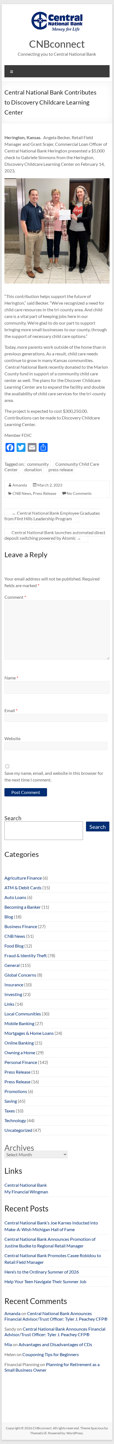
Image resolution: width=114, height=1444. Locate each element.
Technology (15, 1120)
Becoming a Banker (22, 907)
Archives (19, 1147)
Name (11, 677)
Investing (13, 994)
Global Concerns (20, 974)
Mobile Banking (19, 1023)
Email (10, 710)
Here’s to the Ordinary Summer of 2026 (41, 1271)
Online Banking (19, 1042)
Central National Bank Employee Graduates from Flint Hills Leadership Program (52, 515)
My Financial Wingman (26, 1191)
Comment (15, 597)
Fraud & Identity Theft (25, 955)
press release (60, 469)
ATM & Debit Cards (23, 887)
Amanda (19, 485)
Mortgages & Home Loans (29, 1033)
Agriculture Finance (23, 877)
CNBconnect (57, 44)
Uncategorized (18, 1130)
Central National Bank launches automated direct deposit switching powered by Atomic (54, 535)
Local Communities (22, 1013)
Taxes (9, 1110)
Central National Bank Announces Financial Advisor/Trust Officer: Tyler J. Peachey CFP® (56, 1316)
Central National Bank (25, 1185)
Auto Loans (15, 897)
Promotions (15, 1091)
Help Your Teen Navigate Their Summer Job (45, 1281)
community (38, 464)
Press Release (44, 493)
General (12, 965)
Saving (10, 1101)
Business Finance (20, 926)
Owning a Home (19, 1052)
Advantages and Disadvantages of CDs (55, 1344)
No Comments (79, 493)
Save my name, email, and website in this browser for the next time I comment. (53, 776)
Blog (8, 916)
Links (9, 1004)
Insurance (13, 984)
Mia (8, 1344)
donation (33, 469)
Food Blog (14, 945)
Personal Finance (20, 1062)
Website (12, 738)
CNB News (21, 493)
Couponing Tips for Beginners (50, 1354)
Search (12, 818)
